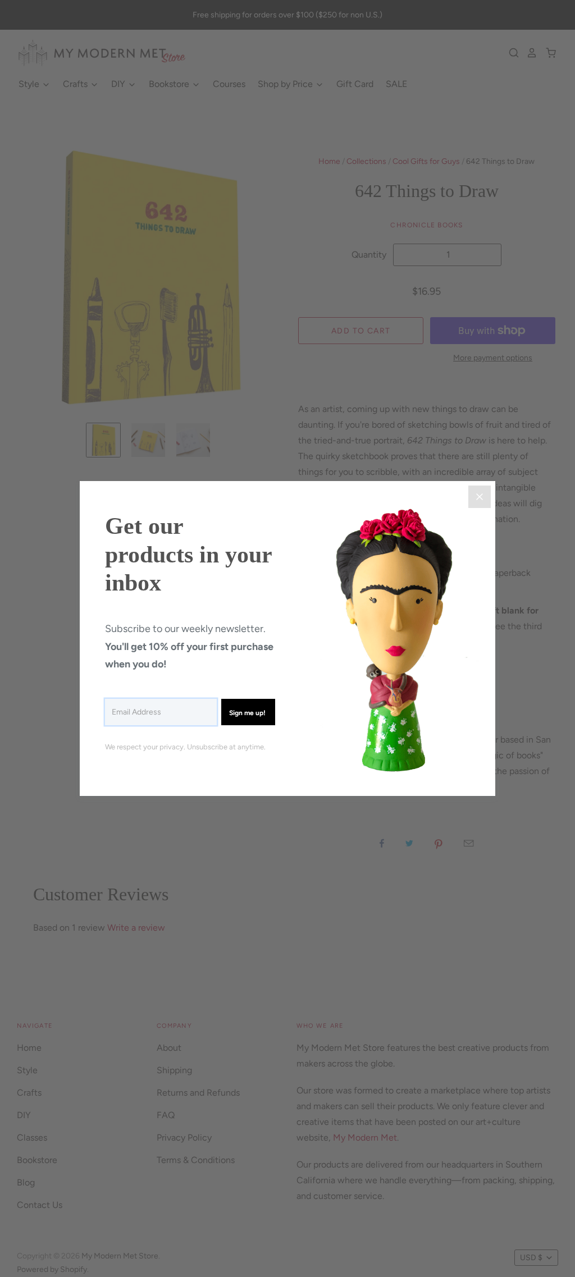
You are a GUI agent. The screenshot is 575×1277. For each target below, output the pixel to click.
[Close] (479, 497)
